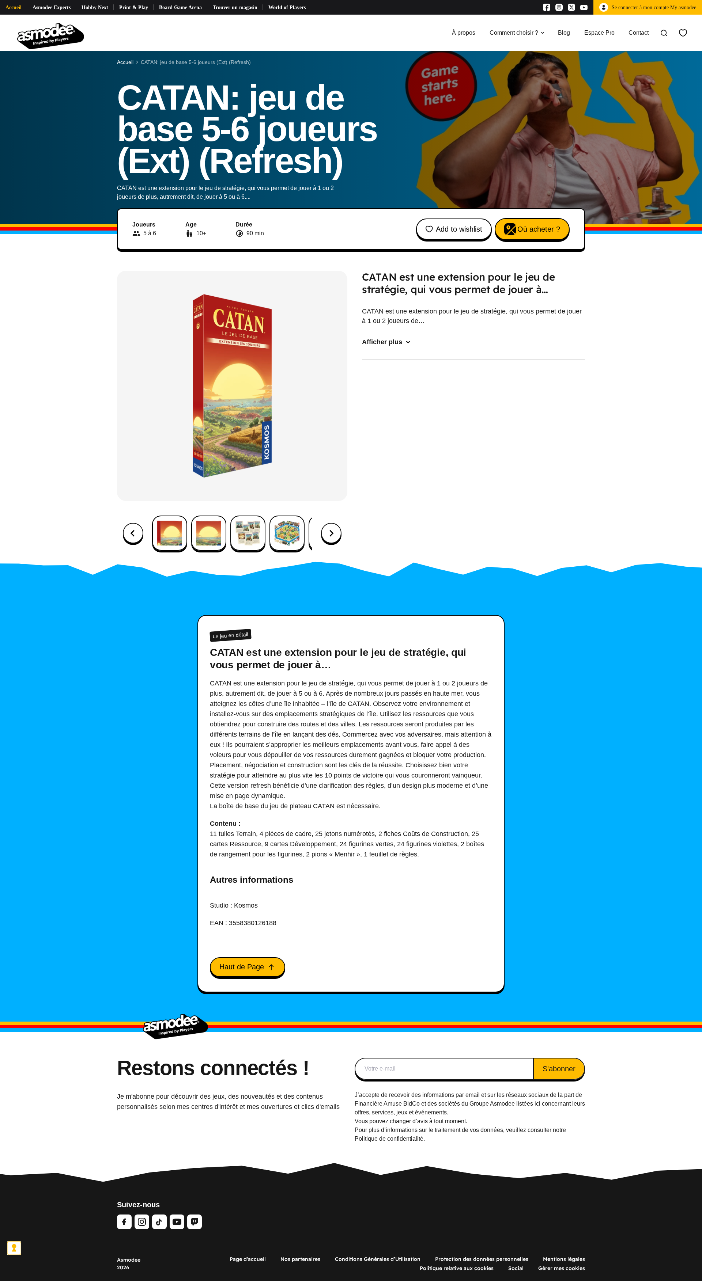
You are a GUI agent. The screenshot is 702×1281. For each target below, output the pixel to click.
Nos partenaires (300, 1259)
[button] (169, 533)
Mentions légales (564, 1259)
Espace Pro (599, 33)
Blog (564, 33)
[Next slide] (331, 533)
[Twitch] (194, 1222)
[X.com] (571, 7)
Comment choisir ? (514, 33)
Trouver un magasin (235, 7)
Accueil (13, 7)
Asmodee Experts (52, 7)
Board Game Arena (180, 7)
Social (516, 1268)
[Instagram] (559, 7)
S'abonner (559, 1069)
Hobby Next (95, 7)
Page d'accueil (248, 1259)
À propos (463, 33)
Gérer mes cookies (561, 1268)
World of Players (287, 7)
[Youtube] (584, 7)
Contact (639, 33)
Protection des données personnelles (481, 1259)
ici (537, 1104)
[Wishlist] (683, 32)
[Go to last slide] (133, 533)
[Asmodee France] (51, 32)
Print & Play (133, 7)
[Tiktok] (159, 1222)
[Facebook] (546, 7)
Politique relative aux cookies (457, 1268)
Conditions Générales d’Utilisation (377, 1259)
